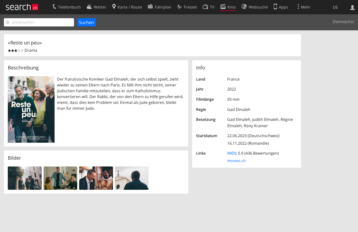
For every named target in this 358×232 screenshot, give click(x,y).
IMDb (232, 153)
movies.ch (236, 160)
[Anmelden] (352, 7)
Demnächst (343, 21)
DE (335, 7)
